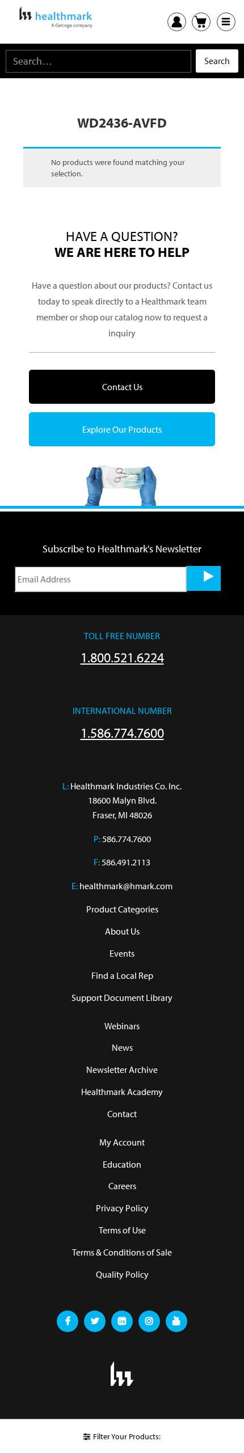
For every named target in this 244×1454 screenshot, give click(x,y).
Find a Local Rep (122, 975)
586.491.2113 (126, 862)
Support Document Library (122, 997)
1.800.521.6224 (122, 657)
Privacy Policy (122, 1208)
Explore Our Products (122, 429)
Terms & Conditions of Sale (122, 1252)
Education (122, 1164)
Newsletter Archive (122, 1069)
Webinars (122, 1026)
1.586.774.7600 (122, 732)
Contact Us (122, 386)
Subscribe (204, 578)
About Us (122, 931)
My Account (122, 1142)
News (122, 1047)
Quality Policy (122, 1274)
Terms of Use (122, 1230)
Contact (122, 1113)
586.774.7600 (126, 838)
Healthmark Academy (122, 1091)
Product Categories (122, 909)
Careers (122, 1185)
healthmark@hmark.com (126, 885)
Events (122, 953)
